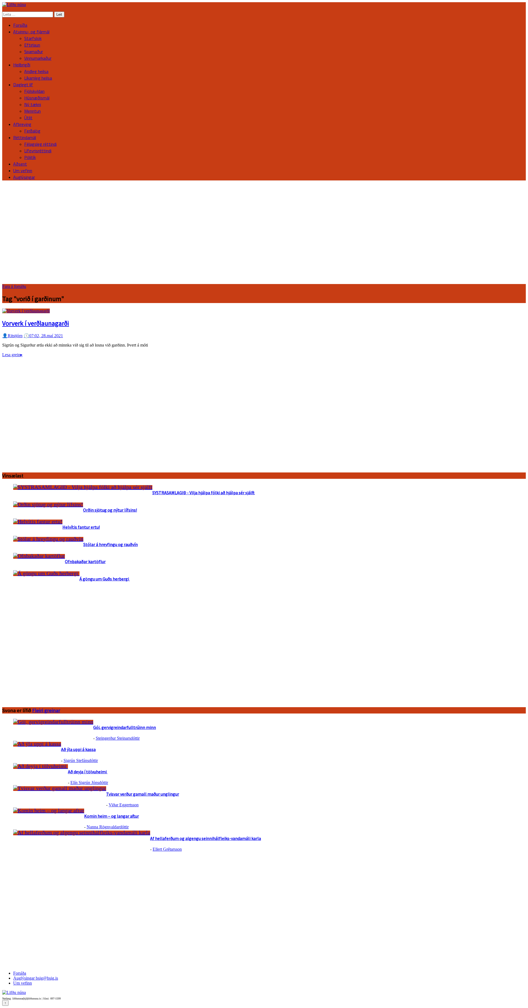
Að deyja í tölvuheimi (88, 771)
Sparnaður (33, 51)
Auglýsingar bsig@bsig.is (35, 978)
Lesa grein (12, 354)
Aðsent (20, 164)
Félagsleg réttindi (40, 144)
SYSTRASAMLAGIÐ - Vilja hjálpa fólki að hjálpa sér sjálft (203, 492)
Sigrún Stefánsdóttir (81, 760)
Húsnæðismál (37, 97)
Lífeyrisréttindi (37, 150)
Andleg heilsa (36, 71)
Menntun (32, 111)
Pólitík (30, 157)
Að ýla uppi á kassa (78, 749)
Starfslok (33, 38)
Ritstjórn (12, 335)
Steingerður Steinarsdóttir (118, 738)
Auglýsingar (24, 177)
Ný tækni (32, 104)
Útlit (28, 117)
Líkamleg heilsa (38, 78)
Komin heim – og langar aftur (111, 816)
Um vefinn (22, 170)
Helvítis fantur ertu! (81, 527)
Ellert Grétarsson (167, 849)
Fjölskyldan (34, 91)
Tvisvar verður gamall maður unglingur (142, 794)
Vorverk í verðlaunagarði (35, 323)
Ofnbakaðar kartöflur (85, 561)
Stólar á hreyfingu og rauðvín (110, 544)
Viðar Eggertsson (124, 804)
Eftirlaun (32, 45)
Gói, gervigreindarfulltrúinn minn (124, 727)
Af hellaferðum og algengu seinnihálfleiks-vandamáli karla (205, 838)
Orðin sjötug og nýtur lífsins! (110, 510)
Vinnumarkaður (37, 58)
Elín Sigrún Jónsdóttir (89, 782)
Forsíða (20, 25)
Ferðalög (32, 131)
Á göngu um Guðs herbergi (104, 579)
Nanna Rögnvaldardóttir (108, 827)
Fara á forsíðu (14, 286)
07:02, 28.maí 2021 (43, 335)
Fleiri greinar (46, 710)
